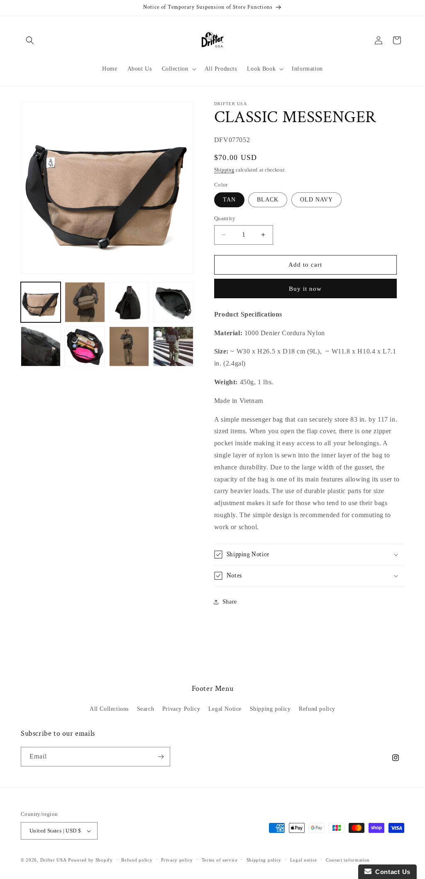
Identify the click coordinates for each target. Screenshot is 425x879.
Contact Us (390, 871)
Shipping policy (270, 709)
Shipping (224, 170)
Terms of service (220, 859)
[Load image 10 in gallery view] (173, 346)
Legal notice (303, 859)
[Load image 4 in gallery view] (129, 302)
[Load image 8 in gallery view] (129, 346)
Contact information (348, 859)
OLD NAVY (316, 199)
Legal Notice (225, 709)
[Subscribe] (160, 756)
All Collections (109, 709)
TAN (229, 199)
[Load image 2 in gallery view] (85, 302)
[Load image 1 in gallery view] (41, 302)
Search (145, 709)
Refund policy (317, 709)
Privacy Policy (181, 709)
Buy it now (305, 288)
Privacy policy (177, 859)
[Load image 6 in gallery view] (41, 346)
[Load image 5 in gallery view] (173, 302)
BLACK (267, 199)
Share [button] (229, 602)
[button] (30, 40)
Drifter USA (53, 859)
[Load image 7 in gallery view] (85, 346)
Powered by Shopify (90, 859)
